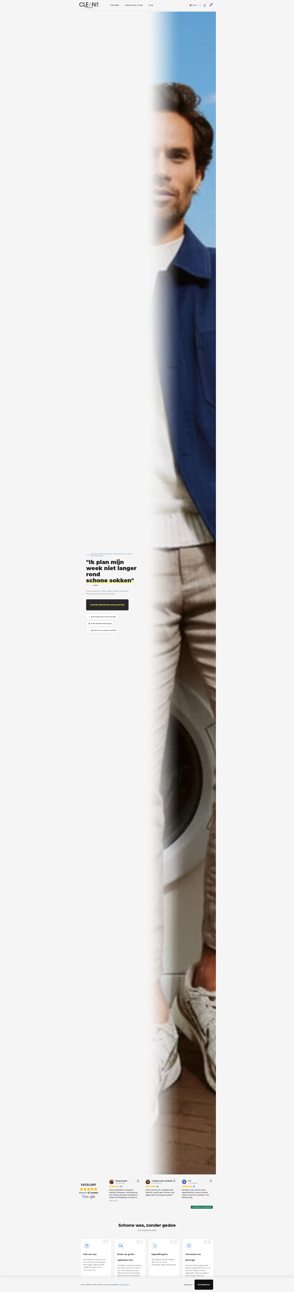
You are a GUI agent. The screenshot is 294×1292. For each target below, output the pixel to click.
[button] (214, 1191)
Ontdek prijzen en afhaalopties (107, 602)
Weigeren (188, 1284)
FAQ (151, 5)
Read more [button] (186, 1201)
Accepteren (204, 1284)
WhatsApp (87, 1270)
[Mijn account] (204, 5)
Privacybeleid (124, 1284)
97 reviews (93, 1192)
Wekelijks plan (134, 5)
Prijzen (114, 5)
